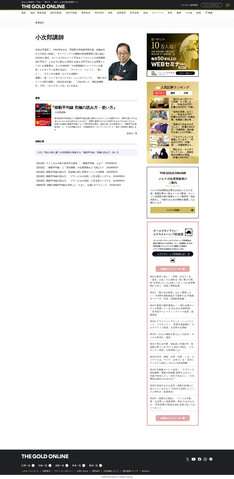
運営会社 (96, 471)
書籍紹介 (130, 133)
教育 (170, 12)
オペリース (157, 12)
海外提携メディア (130, 471)
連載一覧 (59, 465)
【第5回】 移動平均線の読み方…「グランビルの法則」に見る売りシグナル (73, 180)
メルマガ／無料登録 (189, 5)
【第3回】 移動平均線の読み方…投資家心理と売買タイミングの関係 (69, 172)
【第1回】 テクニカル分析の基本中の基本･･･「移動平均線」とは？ (69, 163)
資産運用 (121, 12)
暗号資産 (134, 12)
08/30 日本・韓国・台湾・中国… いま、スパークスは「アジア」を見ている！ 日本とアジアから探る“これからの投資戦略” (172, 359)
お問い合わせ (82, 471)
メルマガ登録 (172, 210)
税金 (145, 12)
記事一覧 (25, 465)
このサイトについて (30, 471)
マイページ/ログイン (211, 5)
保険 (110, 12)
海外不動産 (71, 12)
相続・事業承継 (38, 12)
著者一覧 (76, 465)
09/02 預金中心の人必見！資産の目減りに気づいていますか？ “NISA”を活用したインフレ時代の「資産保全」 (172, 388)
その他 (188, 12)
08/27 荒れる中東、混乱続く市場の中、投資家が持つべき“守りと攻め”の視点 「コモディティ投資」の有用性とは (172, 347)
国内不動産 (55, 12)
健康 (179, 12)
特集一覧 (42, 465)
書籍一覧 (93, 465)
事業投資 (85, 12)
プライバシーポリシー (63, 471)
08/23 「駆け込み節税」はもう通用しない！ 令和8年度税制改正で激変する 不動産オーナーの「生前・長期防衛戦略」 (172, 295)
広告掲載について (111, 471)
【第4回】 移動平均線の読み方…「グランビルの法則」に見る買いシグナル (73, 176)
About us (145, 471)
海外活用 (99, 12)
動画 (198, 12)
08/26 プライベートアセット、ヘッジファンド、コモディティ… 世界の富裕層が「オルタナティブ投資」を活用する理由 (172, 324)
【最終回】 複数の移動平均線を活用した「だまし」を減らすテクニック (71, 185)
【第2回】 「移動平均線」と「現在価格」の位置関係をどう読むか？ (69, 167)
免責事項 (46, 471)
